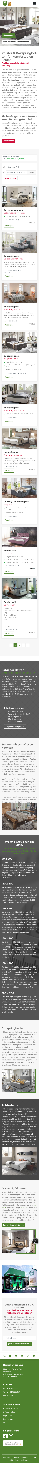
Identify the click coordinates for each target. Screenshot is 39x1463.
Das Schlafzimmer (15, 721)
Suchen (31, 173)
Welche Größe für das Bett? (19, 714)
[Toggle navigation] (34, 3)
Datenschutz (8, 1419)
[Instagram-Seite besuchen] (11, 1437)
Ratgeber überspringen (15, 726)
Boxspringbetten (14, 716)
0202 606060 (15, 1392)
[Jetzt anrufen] (4, 1355)
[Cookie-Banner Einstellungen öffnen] (34, 1355)
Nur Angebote (10, 178)
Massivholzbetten (15, 719)
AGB (5, 1422)
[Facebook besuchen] (22, 1355)
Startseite (6, 157)
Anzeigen (9, 225)
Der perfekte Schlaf (15, 711)
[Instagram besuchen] (27, 1355)
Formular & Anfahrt (11, 1408)
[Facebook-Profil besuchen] (5, 1437)
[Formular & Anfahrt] (10, 1355)
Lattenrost (24, 1207)
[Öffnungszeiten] (16, 1355)
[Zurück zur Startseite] (7, 3)
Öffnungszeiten (9, 1412)
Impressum (7, 1415)
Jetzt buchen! (8, 140)
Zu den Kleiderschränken (13, 1225)
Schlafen (16, 157)
